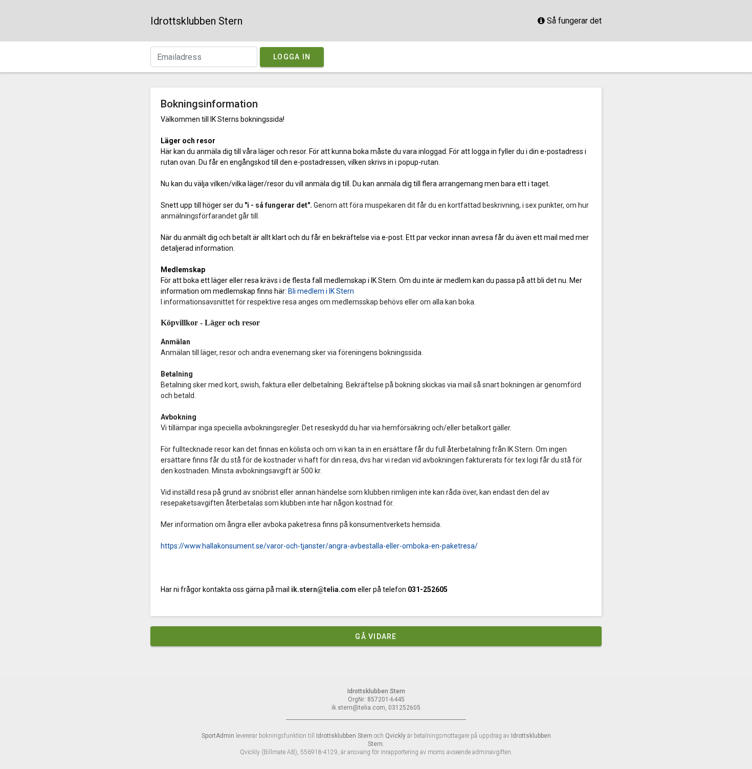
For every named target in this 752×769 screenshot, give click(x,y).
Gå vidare (375, 636)
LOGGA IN (292, 57)
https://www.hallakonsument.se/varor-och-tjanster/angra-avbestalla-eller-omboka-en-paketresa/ (319, 546)
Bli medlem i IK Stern (321, 291)
